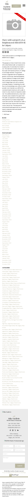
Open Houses (6, 127)
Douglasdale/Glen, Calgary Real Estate (12, 308)
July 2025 (5, 156)
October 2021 (6, 241)
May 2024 (5, 183)
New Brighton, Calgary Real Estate (15, 50)
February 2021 (6, 256)
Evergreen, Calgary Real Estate (10, 312)
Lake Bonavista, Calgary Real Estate (12, 335)
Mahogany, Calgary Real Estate (10, 349)
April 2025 (5, 162)
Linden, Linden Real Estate (9, 345)
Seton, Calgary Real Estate (9, 385)
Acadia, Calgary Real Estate (9, 273)
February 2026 (6, 148)
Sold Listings (5, 129)
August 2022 (5, 222)
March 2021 (5, 254)
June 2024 (5, 181)
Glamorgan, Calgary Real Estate (10, 316)
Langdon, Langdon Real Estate (10, 339)
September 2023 (6, 198)
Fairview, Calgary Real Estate (10, 314)
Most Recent (5, 135)
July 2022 (5, 223)
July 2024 (5, 179)
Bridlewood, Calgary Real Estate (11, 285)
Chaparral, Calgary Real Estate (10, 293)
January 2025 (6, 167)
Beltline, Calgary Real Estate (9, 281)
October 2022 (6, 218)
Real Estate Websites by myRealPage (17, 472)
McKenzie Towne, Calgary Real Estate (12, 356)
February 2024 (6, 189)
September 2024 (7, 175)
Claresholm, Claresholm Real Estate (11, 295)
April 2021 (5, 252)
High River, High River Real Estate (11, 323)
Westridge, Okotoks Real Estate (10, 401)
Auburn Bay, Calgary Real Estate (11, 277)
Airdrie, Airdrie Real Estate (9, 275)
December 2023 (6, 193)
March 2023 (5, 210)
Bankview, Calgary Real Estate (10, 279)
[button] (16, 6)
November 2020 (6, 262)
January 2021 (5, 258)
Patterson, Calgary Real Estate (10, 370)
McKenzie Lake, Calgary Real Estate (11, 354)
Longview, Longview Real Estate (10, 347)
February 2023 (6, 212)
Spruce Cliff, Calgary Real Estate (11, 391)
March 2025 (5, 164)
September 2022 (6, 220)
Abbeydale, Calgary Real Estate (10, 271)
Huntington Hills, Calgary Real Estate (12, 329)
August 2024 (5, 177)
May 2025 (5, 160)
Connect (16, 6)
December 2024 (6, 169)
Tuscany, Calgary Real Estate (10, 397)
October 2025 (6, 152)
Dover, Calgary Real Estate (9, 310)
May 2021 (4, 250)
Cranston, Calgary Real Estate (10, 300)
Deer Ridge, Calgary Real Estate (10, 304)
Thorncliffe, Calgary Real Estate (10, 395)
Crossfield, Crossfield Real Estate (11, 302)
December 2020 (6, 260)
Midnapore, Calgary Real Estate (10, 358)
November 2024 (6, 171)
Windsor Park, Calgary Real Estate (11, 403)
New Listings (5, 125)
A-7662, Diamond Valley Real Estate (12, 269)
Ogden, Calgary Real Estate (9, 364)
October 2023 (6, 196)
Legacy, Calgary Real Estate (9, 341)
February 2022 (6, 233)
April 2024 (5, 185)
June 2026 (5, 140)
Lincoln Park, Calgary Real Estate (11, 343)
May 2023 (5, 206)
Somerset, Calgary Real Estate (10, 389)
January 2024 (6, 191)
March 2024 (5, 187)
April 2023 (5, 208)
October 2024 (6, 173)
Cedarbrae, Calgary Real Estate (10, 291)
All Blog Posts (6, 120)
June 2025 (5, 158)
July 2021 (4, 247)
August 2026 (5, 137)
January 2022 (6, 235)
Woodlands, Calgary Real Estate (11, 405)
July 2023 (5, 202)
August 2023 (5, 200)
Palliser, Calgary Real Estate (9, 368)
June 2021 (5, 249)
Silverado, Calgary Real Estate (10, 387)
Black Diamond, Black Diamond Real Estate (13, 283)
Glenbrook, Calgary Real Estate (10, 318)
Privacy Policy (5, 472)
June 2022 (5, 225)
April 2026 (5, 144)
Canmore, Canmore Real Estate (10, 287)
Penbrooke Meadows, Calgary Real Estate (13, 372)
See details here (6, 60)
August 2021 (5, 245)
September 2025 (7, 154)
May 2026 (5, 142)
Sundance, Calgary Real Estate (10, 393)
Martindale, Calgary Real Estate (10, 350)
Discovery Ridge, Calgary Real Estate (12, 306)
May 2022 (5, 227)
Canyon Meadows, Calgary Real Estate (12, 289)
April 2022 (5, 229)
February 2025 (6, 166)
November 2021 (6, 239)
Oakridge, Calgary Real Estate (10, 362)
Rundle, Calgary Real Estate (9, 376)
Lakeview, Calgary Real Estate (10, 337)
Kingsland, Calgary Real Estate (10, 333)
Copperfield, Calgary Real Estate (11, 298)
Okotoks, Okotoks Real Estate (10, 366)
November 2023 (6, 195)
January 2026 (6, 150)
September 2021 (6, 243)
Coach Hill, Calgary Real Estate (10, 296)
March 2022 (5, 231)
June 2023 (5, 204)
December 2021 (6, 237)
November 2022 (6, 216)
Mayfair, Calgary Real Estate (9, 352)
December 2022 (6, 214)
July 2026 (5, 139)
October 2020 (6, 264)
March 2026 (5, 146)
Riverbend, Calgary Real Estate (10, 374)
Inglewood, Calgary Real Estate (10, 331)
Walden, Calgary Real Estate (9, 399)
